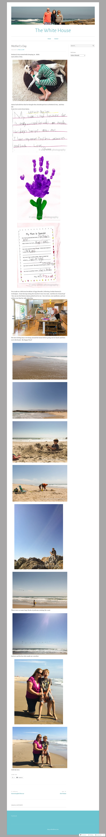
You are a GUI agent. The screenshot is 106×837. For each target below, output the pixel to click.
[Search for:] (83, 45)
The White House (53, 30)
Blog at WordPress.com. (53, 829)
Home (49, 38)
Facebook (14, 816)
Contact (56, 38)
